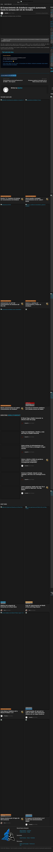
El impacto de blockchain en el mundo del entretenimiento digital (34, 819)
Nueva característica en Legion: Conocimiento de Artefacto (10, 408)
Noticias (3, 603)
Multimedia (28, 404)
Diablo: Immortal (30, 405)
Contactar (29, 830)
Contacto (50, 850)
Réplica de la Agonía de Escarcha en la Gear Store (9, 606)
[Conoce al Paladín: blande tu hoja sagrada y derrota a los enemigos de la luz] (10, 478)
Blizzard (3, 602)
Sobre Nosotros (23, 830)
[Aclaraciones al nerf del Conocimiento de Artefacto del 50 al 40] (12, 253)
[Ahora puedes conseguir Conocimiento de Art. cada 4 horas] (37, 148)
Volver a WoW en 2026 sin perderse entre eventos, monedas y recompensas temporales (32, 461)
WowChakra (29, 707)
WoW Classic (29, 602)
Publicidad (33, 837)
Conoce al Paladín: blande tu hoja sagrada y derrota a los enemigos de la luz (33, 474)
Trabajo (28, 831)
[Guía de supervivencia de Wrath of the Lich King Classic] (37, 555)
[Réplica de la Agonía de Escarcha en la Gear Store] (12, 555)
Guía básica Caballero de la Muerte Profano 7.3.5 (9, 711)
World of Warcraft (6, 196)
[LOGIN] (35, 1)
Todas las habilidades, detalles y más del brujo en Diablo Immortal (32, 432)
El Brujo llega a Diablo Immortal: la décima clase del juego (32, 418)
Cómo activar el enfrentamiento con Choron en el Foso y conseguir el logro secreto (33, 447)
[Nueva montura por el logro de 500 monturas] (12, 768)
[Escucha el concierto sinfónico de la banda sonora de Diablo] (37, 357)
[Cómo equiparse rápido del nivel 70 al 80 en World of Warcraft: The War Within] (10, 492)
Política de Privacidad (24, 843)
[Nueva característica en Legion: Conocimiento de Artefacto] (12, 357)
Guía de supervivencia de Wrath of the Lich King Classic (35, 606)
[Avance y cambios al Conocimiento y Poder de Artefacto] (37, 253)
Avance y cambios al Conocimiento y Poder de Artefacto (33, 304)
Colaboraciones (23, 831)
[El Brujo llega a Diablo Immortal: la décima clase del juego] (10, 423)
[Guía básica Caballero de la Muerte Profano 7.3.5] (12, 661)
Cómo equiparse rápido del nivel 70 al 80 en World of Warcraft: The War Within (33, 488)
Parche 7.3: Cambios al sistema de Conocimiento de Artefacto (10, 199)
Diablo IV (28, 402)
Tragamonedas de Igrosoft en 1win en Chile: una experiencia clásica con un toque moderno (34, 712)
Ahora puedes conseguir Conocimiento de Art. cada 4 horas (34, 200)
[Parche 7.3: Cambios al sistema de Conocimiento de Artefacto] (12, 148)
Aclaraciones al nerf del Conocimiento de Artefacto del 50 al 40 (10, 304)
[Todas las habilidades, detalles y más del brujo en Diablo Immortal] (10, 437)
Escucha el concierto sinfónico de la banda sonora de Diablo (35, 408)
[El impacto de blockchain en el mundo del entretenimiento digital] (37, 768)
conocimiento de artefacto (9, 75)
